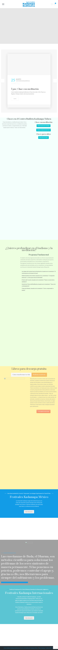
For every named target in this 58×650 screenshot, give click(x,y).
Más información (29, 511)
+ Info (14, 98)
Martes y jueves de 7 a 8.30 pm (43, 125)
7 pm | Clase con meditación (25, 89)
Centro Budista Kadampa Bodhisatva (12, 648)
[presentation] (3, 81)
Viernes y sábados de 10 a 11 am (43, 130)
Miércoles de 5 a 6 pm (43, 137)
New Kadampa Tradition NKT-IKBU (46, 648)
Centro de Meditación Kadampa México (29, 648)
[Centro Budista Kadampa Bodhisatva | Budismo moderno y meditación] (29, 4)
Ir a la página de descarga (43, 411)
